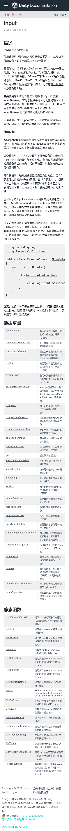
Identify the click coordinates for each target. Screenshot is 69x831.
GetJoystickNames (16, 682)
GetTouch (11, 743)
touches (10, 568)
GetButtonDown (14, 658)
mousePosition (14, 498)
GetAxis (10, 629)
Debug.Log (33, 283)
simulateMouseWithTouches (21, 532)
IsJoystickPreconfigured (18, 752)
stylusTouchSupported (17, 544)
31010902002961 (33, 815)
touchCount (12, 556)
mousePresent (13, 507)
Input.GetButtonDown (41, 275)
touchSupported (14, 592)
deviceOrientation (15, 446)
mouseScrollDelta (15, 515)
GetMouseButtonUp (16, 734)
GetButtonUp (12, 670)
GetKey (9, 690)
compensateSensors (17, 417)
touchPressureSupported (19, 583)
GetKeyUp (11, 709)
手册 (6, 14)
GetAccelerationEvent (17, 617)
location (10, 486)
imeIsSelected (13, 469)
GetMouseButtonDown (18, 726)
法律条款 (7, 819)
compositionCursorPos (18, 429)
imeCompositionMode (17, 460)
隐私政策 (19, 819)
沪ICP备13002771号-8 (15, 827)
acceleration (12, 330)
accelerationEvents (16, 351)
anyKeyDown (12, 375)
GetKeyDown (12, 700)
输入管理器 (30, 56)
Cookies (30, 819)
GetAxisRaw (12, 637)
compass (11, 405)
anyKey (9, 363)
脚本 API (17, 14)
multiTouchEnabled (16, 524)
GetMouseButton (15, 717)
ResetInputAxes (14, 764)
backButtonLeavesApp (17, 387)
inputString (11, 477)
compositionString (15, 438)
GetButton (11, 649)
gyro (8, 455)
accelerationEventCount (18, 342)
